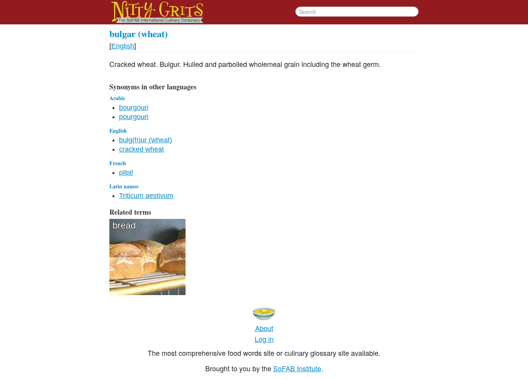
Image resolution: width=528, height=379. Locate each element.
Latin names (123, 186)
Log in (264, 339)
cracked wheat (141, 149)
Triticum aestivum (146, 196)
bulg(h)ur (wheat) (145, 140)
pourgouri (133, 117)
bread (124, 225)
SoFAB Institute (297, 368)
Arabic (117, 98)
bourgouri (133, 107)
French (117, 163)
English (122, 46)
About (264, 328)
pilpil (126, 172)
